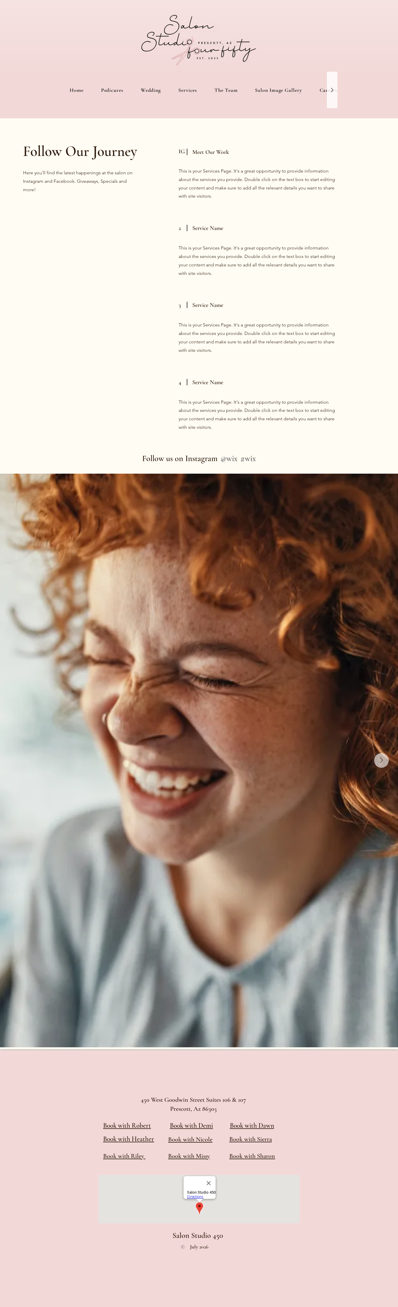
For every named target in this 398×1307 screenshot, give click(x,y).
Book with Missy (189, 1156)
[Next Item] (381, 760)
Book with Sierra (250, 1139)
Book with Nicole (190, 1139)
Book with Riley (124, 1156)
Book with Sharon (252, 1156)
